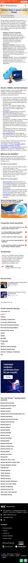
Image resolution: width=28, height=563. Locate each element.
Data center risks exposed (9, 492)
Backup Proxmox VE (7, 489)
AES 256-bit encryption (7, 145)
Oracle (3, 333)
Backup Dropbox (6, 478)
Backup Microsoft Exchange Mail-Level (13, 414)
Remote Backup (5, 470)
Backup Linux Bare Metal (8, 484)
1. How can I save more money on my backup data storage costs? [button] (12, 228)
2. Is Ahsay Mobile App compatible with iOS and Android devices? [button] (11, 232)
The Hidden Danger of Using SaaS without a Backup (17, 283)
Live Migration (7, 194)
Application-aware (8, 111)
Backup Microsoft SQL (8, 422)
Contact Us (6, 533)
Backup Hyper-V (6, 424)
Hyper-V (3, 314)
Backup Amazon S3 (7, 449)
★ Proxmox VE (5, 311)
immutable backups (19, 144)
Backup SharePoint (6, 416)
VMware (3, 317)
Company (4, 524)
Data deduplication (8, 133)
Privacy (12, 555)
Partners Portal (7, 538)
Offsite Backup (5, 476)
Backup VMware (6, 427)
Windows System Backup (8, 346)
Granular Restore (8, 181)
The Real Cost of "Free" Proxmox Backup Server (17, 293)
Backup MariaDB (6, 432)
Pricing (8, 377)
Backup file (4, 457)
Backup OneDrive (6, 408)
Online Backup (5, 473)
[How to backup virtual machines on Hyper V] (14, 210)
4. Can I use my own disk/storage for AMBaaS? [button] (12, 241)
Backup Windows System (8, 465)
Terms (17, 555)
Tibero (3, 344)
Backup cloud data (6, 443)
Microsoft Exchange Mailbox (9, 327)
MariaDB (3, 338)
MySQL (3, 335)
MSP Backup (4, 467)
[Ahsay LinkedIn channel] (4, 520)
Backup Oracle (5, 435)
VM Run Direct (7, 189)
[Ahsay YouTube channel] (1, 520)
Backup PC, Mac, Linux (8, 459)
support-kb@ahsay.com (9, 514)
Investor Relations (8, 536)
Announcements (7, 528)
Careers (5, 530)
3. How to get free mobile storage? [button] (11, 237)
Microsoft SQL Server (7, 330)
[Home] (8, 5)
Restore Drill (15, 147)
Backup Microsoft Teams (8, 405)
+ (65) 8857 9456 (8, 517)
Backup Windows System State (10, 462)
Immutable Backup (6, 494)
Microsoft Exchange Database (10, 325)
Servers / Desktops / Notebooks (10, 352)
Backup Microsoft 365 (7, 403)
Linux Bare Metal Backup (8, 322)
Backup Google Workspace (9, 481)
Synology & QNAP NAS (8, 319)
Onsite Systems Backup (10, 308)
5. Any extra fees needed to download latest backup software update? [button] (12, 246)
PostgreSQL (4, 341)
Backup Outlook (6, 411)
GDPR (4, 557)
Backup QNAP (5, 441)
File (2, 354)
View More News (5, 302)
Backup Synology (6, 438)
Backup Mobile (5, 451)
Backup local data (6, 454)
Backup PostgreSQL (7, 486)
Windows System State (8, 349)
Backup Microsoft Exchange (9, 419)
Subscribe (24, 1)
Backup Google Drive (7, 446)
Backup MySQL (5, 430)
